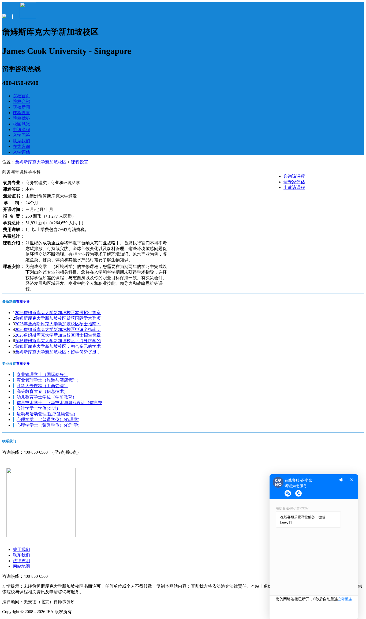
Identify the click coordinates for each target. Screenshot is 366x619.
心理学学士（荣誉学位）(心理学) (48, 425)
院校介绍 (21, 101)
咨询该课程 (294, 176)
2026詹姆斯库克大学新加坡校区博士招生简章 (58, 335)
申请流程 (21, 129)
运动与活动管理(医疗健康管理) (46, 414)
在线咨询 (21, 146)
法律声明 (21, 560)
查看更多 (23, 302)
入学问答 (21, 135)
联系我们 (21, 141)
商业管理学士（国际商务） (42, 374)
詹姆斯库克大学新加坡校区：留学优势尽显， (58, 352)
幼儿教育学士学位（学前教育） (47, 397)
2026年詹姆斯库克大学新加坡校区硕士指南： (58, 324)
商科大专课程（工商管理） (42, 385)
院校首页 (21, 96)
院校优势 (21, 118)
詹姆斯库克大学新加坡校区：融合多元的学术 (58, 346)
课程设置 (21, 112)
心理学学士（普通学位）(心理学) (48, 419)
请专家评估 (294, 182)
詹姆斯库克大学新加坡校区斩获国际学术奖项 (58, 318)
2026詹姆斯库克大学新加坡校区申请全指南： (58, 329)
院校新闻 (21, 107)
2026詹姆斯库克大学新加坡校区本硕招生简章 (58, 312)
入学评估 (21, 152)
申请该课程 (294, 187)
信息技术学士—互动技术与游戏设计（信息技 (59, 402)
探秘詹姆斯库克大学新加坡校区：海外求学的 (58, 340)
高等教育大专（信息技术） (42, 391)
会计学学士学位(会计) (37, 408)
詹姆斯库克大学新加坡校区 (40, 162)
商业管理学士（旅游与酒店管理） (49, 380)
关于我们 (21, 549)
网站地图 (21, 566)
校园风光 (21, 124)
